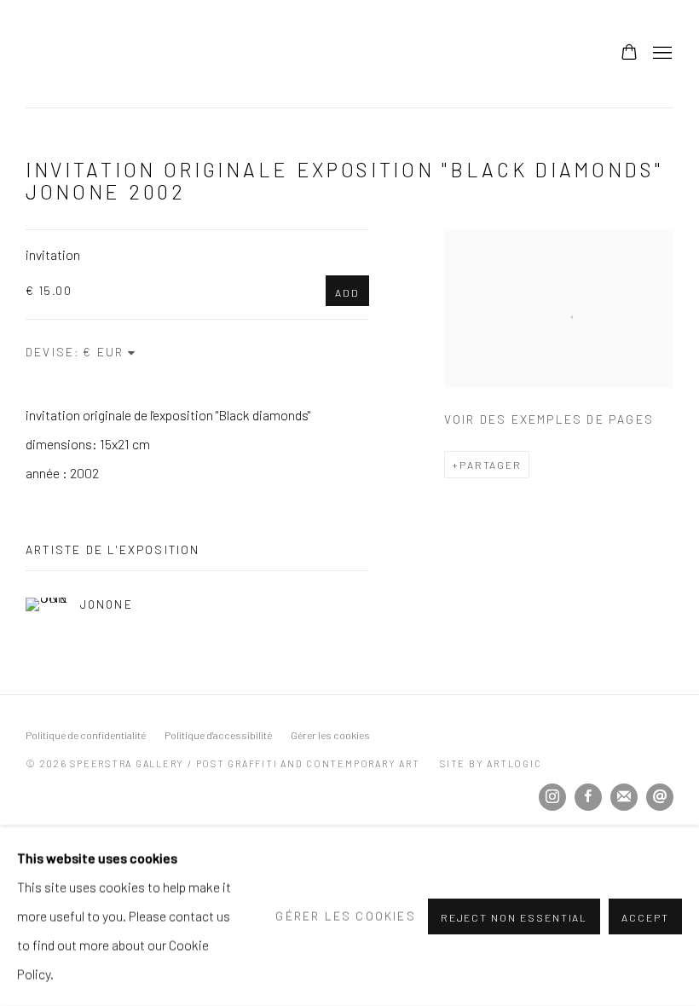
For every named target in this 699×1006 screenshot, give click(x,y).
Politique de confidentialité (86, 735)
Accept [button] (645, 917)
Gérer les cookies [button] (330, 735)
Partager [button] (491, 465)
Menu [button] (660, 53)
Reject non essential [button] (514, 917)
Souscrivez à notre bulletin (624, 797)
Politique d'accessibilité (218, 735)
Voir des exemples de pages (549, 419)
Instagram (552, 797)
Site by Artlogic (490, 763)
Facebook (588, 797)
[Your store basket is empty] (629, 53)
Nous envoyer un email (659, 797)
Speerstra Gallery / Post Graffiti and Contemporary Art (239, 54)
